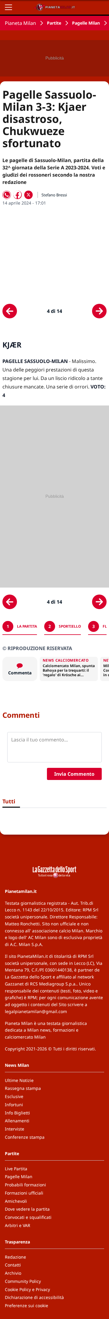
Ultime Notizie (19, 1080)
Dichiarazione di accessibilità (34, 1297)
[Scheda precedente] (9, 311)
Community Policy (23, 1281)
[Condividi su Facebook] (17, 195)
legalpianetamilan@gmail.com (36, 1011)
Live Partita (16, 1169)
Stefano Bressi (54, 195)
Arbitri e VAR (17, 1225)
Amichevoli (16, 1201)
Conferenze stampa (25, 1137)
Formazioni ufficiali (24, 1193)
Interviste (14, 1129)
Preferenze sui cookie (26, 1305)
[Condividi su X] (28, 195)
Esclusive (14, 1096)
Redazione (15, 1257)
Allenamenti (17, 1121)
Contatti (13, 1265)
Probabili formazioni (25, 1185)
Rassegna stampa (23, 1088)
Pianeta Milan (20, 23)
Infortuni (14, 1104)
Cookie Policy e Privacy (27, 1289)
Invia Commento (74, 774)
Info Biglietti (17, 1113)
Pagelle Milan (86, 23)
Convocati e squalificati (28, 1217)
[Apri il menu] (8, 7)
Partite (54, 23)
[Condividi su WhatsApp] (6, 195)
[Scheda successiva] (99, 311)
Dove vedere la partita (27, 1209)
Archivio (13, 1273)
